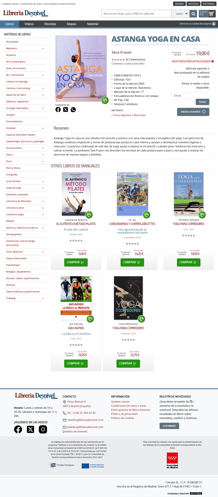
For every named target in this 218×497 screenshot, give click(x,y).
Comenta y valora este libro (128, 63)
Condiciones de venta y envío (128, 406)
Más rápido (76, 328)
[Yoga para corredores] (189, 194)
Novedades (12, 41)
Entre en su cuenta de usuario (196, 23)
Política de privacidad (124, 414)
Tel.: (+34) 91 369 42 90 (81, 413)
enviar (202, 101)
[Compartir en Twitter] (65, 109)
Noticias (193, 3)
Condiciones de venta (31, 3)
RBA (128, 79)
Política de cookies (122, 418)
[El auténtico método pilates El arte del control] (76, 194)
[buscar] (193, 13)
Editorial (208, 3)
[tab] (61, 129)
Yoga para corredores (189, 224)
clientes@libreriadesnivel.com (85, 420)
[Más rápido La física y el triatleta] (76, 298)
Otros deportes (122, 115)
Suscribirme (169, 425)
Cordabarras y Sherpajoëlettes (132, 224)
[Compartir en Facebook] (58, 109)
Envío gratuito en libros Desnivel (59, 3)
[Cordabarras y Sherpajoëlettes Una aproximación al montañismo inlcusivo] (132, 194)
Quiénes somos (10, 3)
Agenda (179, 3)
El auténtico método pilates (76, 224)
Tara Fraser (122, 52)
